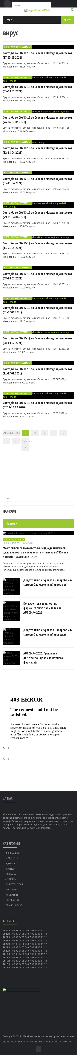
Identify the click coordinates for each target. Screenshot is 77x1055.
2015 (5, 967)
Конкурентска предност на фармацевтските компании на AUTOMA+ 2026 (42, 608)
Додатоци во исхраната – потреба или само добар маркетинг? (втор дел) (47, 582)
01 (10, 930)
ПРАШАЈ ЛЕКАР (14, 905)
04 (20, 930)
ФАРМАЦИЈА (12, 853)
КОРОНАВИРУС (11, 47)
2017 (5, 961)
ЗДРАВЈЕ (11, 863)
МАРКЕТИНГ (52, 1041)
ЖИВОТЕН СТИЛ (14, 884)
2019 (5, 954)
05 (23, 930)
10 (39, 934)
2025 (5, 934)
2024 (5, 937)
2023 (5, 940)
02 (13, 930)
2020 (5, 950)
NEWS (67, 20)
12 (45, 934)
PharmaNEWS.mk (11, 543)
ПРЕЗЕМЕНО (25, 47)
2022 (5, 944)
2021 (5, 947)
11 (42, 934)
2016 (5, 964)
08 (32, 934)
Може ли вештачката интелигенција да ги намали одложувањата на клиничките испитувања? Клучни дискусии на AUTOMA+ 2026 (35, 552)
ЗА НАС (22, 1041)
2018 (5, 957)
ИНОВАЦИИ (12, 895)
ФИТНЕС (10, 869)
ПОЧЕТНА (8, 1041)
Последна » (25, 444)
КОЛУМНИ (11, 889)
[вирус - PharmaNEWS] (37, 10)
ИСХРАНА (11, 874)
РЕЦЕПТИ (11, 879)
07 (29, 930)
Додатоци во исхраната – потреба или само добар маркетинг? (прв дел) (47, 632)
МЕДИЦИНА (12, 858)
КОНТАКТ (68, 1041)
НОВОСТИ (19, 539)
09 (36, 934)
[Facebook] (7, 3)
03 (17, 930)
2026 (5, 930)
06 (26, 930)
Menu (10, 20)
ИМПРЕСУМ (36, 1041)
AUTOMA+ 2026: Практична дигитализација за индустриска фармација (43, 657)
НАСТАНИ (8, 539)
